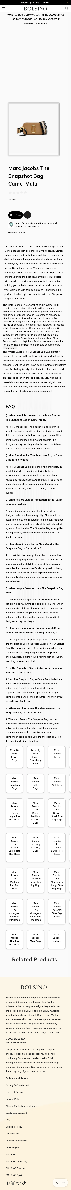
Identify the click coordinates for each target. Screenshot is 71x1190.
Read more (10, 348)
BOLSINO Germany (16, 1161)
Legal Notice (12, 1133)
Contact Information (16, 1140)
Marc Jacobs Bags (57, 753)
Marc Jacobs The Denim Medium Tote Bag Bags (35, 813)
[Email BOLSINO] (18, 1183)
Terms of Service (15, 1092)
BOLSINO (19, 1038)
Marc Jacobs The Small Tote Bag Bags (56, 910)
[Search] (67, 8)
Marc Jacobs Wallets (57, 937)
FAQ (8, 1119)
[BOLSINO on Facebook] (8, 1183)
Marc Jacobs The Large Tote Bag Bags (35, 844)
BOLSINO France (15, 1168)
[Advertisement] (35, 62)
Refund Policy (13, 1099)
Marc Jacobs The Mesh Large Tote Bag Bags (36, 879)
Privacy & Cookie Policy (18, 1085)
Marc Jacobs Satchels (57, 781)
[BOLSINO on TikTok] (24, 1183)
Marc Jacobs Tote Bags (35, 937)
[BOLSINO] (35, 8)
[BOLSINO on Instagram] (13, 1183)
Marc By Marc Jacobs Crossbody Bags (36, 757)
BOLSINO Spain (14, 1175)
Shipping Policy (14, 1126)
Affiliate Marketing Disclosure (21, 1105)
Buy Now (15, 215)
